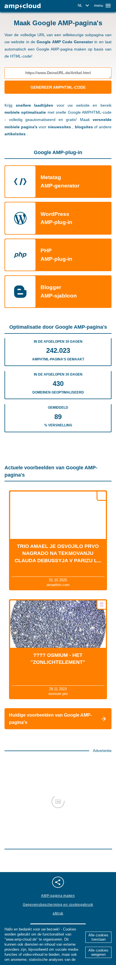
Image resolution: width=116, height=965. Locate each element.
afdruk (58, 913)
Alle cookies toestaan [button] (98, 937)
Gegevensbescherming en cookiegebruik (58, 905)
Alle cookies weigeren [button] (98, 952)
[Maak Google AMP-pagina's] (23, 6)
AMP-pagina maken (58, 896)
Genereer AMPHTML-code (58, 87)
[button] (84, 5)
